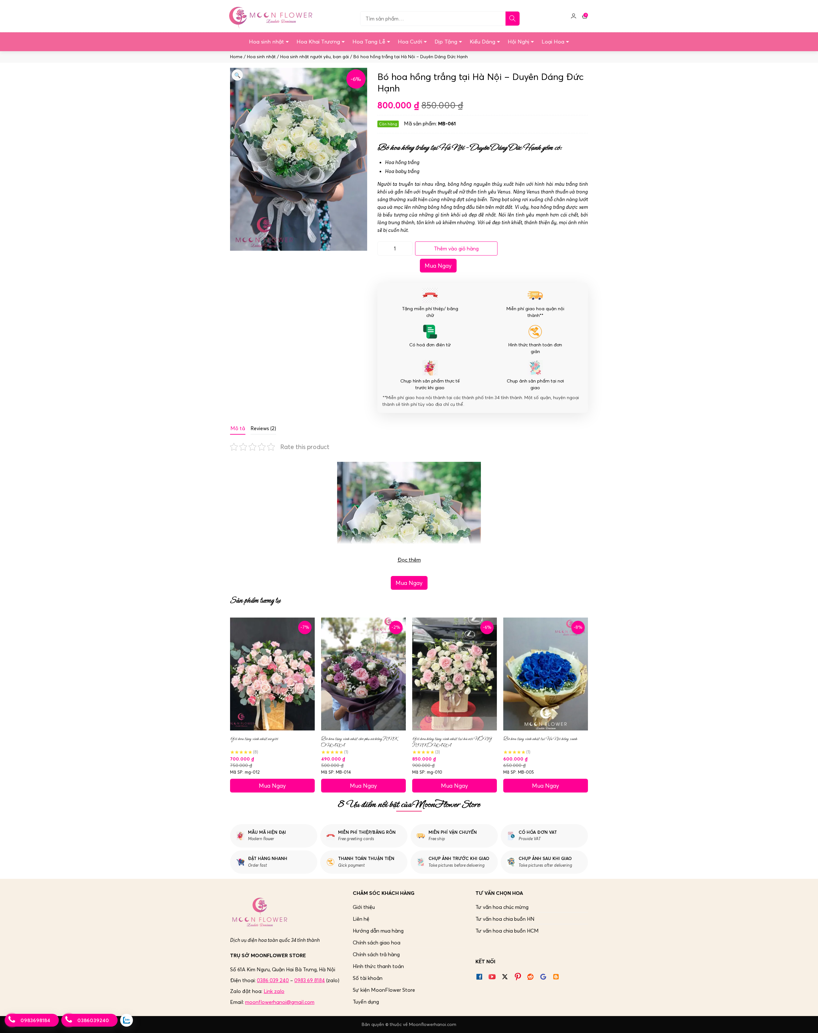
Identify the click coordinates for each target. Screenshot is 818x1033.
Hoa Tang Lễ (368, 41)
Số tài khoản (367, 978)
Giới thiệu (364, 907)
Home (236, 56)
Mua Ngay (438, 265)
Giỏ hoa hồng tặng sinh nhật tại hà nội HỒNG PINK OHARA (452, 742)
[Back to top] (806, 1021)
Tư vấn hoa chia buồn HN (505, 919)
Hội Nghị (518, 41)
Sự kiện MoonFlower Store (384, 990)
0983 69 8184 (309, 980)
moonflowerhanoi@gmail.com (279, 1002)
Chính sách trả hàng (376, 954)
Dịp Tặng (446, 41)
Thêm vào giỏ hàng (456, 248)
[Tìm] (512, 19)
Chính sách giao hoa (376, 942)
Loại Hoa (553, 41)
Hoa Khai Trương (318, 41)
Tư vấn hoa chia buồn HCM (507, 930)
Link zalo (274, 991)
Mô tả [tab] (237, 428)
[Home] (270, 16)
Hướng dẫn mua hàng (378, 930)
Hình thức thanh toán (378, 966)
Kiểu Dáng (482, 41)
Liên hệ (361, 919)
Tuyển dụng (366, 1001)
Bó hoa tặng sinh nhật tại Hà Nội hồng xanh (540, 739)
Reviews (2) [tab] (263, 428)
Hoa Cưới (410, 41)
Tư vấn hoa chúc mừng (502, 907)
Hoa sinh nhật (266, 41)
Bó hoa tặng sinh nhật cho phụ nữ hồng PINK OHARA (359, 742)
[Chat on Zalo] (126, 1020)
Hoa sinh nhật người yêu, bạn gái (314, 56)
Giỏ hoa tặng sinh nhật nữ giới (254, 739)
